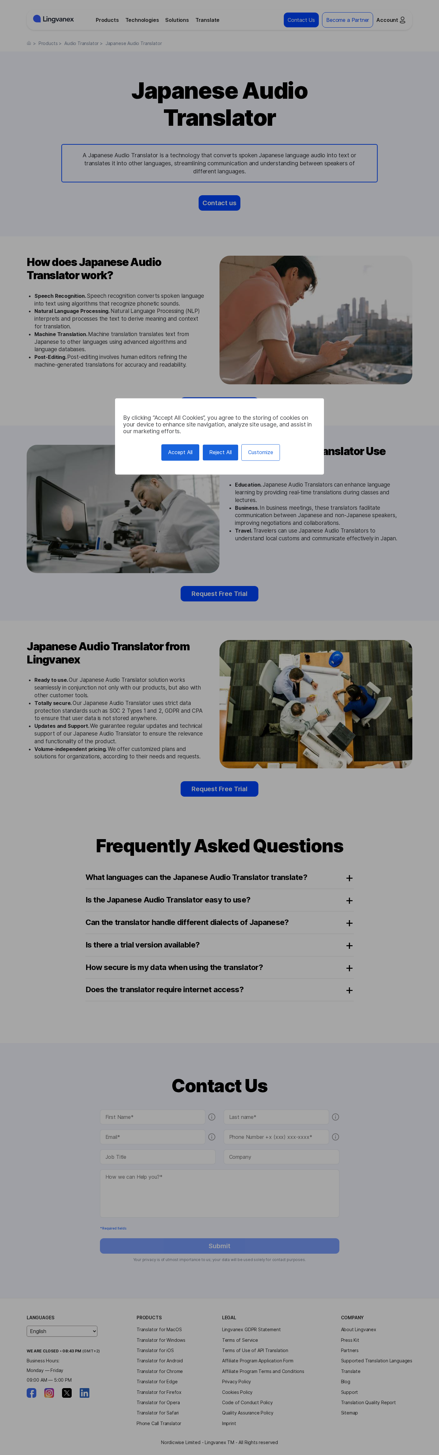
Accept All (180, 452)
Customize (260, 452)
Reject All (220, 452)
